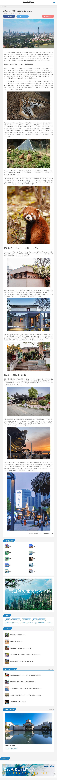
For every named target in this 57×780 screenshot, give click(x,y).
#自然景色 (49, 622)
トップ (2, 6)
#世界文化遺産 (41, 622)
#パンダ (16, 622)
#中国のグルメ (31, 622)
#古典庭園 (23, 622)
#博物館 (8, 619)
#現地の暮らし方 (16, 619)
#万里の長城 (9, 622)
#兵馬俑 (35, 619)
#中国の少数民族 (26, 619)
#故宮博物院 (42, 619)
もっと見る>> (51, 628)
